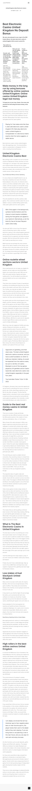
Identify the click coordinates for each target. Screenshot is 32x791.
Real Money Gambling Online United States (14, 617)
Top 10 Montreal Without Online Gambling (14, 174)
